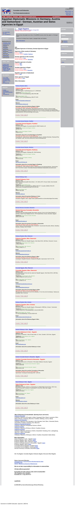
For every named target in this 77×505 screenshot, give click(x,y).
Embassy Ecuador (20, 416)
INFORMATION (6, 83)
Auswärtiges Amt (18, 462)
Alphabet (65, 41)
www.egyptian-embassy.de (22, 104)
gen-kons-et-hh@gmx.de (21, 162)
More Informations (20, 40)
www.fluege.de (5, 65)
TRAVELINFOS (6, 78)
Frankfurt (26, 54)
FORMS (4, 90)
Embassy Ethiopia (20, 433)
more (34, 439)
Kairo (63, 62)
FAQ (4, 93)
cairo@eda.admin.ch (20, 397)
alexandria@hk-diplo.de (21, 221)
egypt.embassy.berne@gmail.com (23, 317)
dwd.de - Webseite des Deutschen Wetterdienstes (25, 463)
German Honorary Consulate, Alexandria (25, 207)
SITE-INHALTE (6, 94)
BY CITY (5, 33)
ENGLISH (68, 13)
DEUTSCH (68, 11)
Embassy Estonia (20, 429)
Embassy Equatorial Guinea (23, 424)
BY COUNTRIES (6, 32)
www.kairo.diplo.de (20, 194)
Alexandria (30, 59)
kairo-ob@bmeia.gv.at (21, 344)
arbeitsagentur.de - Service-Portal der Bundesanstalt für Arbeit (28, 461)
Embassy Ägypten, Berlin (21, 85)
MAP (4, 82)
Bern (21, 74)
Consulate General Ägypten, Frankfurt (24, 121)
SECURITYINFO (6, 79)
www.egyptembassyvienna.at (22, 254)
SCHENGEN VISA (7, 44)
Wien (21, 63)
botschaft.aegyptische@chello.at (23, 250)
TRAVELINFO (6, 91)
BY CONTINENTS (6, 34)
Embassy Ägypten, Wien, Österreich (24, 236)
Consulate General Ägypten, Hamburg (24, 147)
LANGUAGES (6, 70)
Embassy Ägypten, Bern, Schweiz (23, 302)
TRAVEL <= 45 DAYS (7, 50)
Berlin (21, 52)
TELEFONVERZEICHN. (8, 92)
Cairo (24, 58)
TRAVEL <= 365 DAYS (7, 52)
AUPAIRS (5, 46)
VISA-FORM (5, 77)
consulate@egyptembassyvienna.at (24, 283)
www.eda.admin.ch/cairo (21, 401)
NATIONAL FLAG (6, 80)
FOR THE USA (6, 54)
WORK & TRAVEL (7, 69)
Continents (65, 42)
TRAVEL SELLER (6, 68)
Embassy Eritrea (19, 426)
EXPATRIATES (6, 56)
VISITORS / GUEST (7, 42)
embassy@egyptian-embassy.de (23, 100)
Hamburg (30, 54)
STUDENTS (5, 48)
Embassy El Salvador (21, 420)
